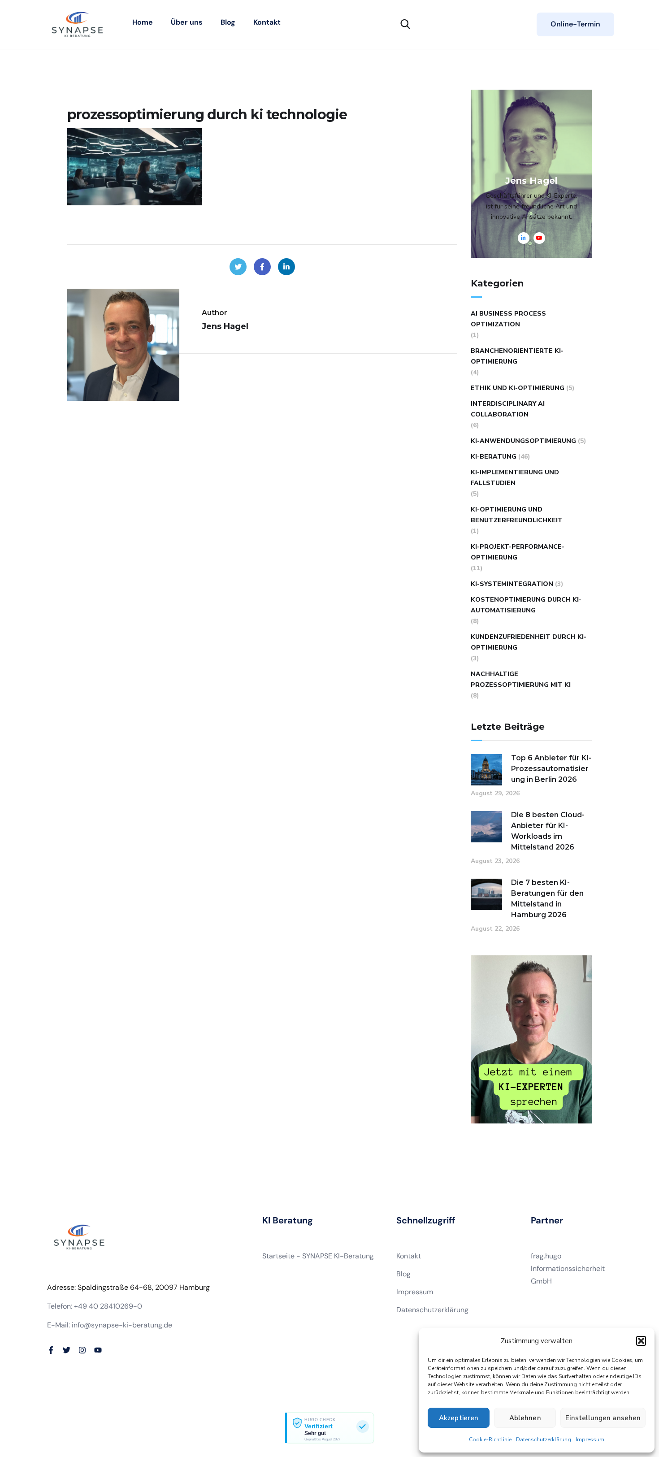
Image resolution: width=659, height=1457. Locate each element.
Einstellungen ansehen (603, 1418)
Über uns (187, 22)
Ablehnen (525, 1418)
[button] (641, 1340)
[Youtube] (98, 1350)
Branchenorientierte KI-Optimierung (517, 356)
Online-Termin (575, 24)
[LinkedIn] (286, 266)
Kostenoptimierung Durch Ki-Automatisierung (526, 605)
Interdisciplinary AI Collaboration (508, 409)
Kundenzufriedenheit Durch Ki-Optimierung (528, 642)
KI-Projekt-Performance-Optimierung (517, 552)
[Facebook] (262, 266)
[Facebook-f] (51, 1350)
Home (142, 22)
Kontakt (267, 22)
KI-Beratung (493, 456)
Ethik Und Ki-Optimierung (517, 388)
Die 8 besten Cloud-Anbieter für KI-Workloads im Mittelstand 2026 (548, 831)
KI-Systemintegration (512, 584)
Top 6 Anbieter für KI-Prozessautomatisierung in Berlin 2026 (551, 769)
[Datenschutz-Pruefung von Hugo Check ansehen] (329, 1428)
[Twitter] (238, 266)
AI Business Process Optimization (508, 319)
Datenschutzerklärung (543, 1439)
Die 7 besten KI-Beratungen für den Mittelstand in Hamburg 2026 (547, 898)
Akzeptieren (458, 1418)
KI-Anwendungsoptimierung (523, 441)
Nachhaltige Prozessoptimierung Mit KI (521, 679)
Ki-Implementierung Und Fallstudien (515, 477)
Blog (228, 22)
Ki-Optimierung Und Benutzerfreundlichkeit (517, 515)
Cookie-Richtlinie (490, 1439)
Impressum (590, 1439)
